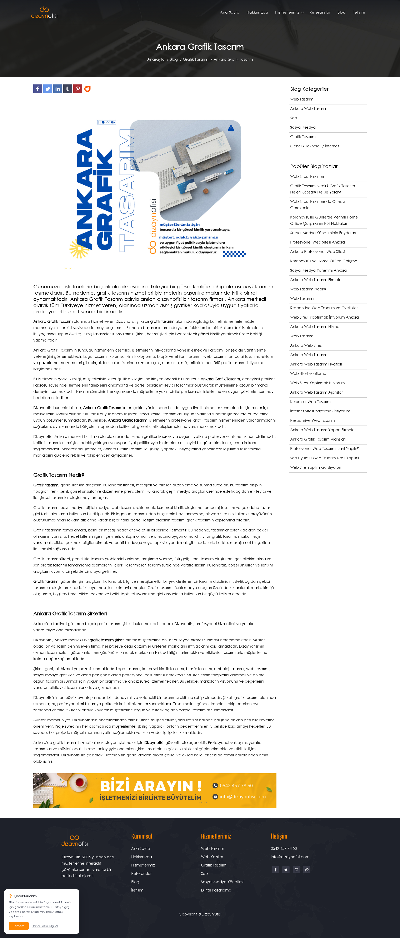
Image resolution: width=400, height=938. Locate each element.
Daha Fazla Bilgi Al (45, 926)
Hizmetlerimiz (287, 12)
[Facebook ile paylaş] (38, 92)
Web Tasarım (212, 848)
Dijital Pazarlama (216, 890)
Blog (342, 12)
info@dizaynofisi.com (290, 856)
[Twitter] (286, 873)
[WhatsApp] (306, 873)
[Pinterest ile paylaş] (78, 92)
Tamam (18, 926)
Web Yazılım (212, 856)
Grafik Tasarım (195, 59)
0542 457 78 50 (284, 848)
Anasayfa (156, 59)
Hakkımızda (257, 12)
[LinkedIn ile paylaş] (58, 92)
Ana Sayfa (230, 12)
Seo (204, 873)
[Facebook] (276, 873)
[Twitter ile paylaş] (48, 92)
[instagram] (297, 873)
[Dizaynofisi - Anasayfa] (44, 12)
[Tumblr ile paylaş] (68, 92)
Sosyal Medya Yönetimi (222, 881)
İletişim (359, 12)
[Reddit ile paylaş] (87, 92)
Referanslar (320, 12)
